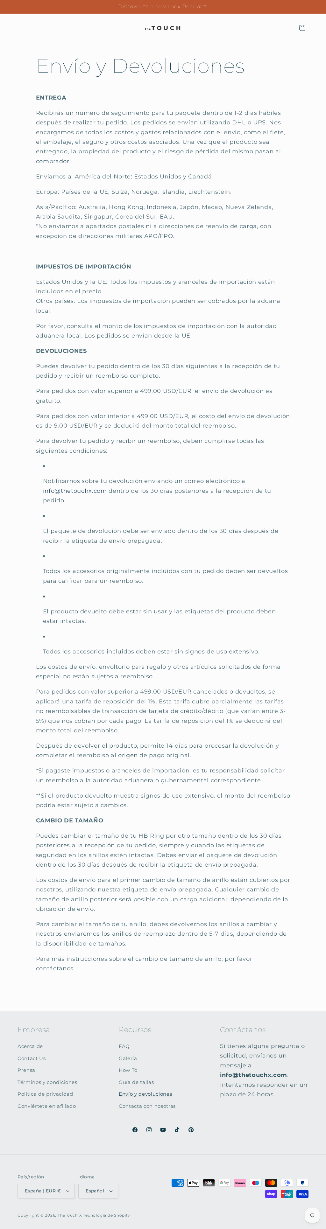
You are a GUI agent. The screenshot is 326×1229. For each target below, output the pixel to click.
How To (128, 1070)
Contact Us (32, 1058)
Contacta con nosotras (147, 1106)
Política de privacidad (45, 1094)
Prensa (26, 1070)
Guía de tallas (136, 1082)
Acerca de (30, 1046)
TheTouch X (70, 1215)
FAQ (124, 1046)
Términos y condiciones (47, 1082)
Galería (128, 1058)
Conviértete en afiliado (47, 1106)
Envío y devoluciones (145, 1094)
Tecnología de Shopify (106, 1215)
